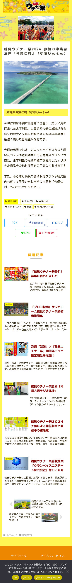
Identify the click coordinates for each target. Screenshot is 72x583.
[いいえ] (67, 571)
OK (15, 577)
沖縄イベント (14, 206)
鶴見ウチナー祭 (45, 206)
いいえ (26, 577)
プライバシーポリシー (53, 556)
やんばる (28, 201)
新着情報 (12, 201)
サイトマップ (19, 556)
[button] (64, 483)
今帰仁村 (43, 201)
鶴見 (29, 206)
